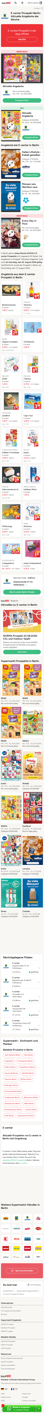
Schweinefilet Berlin (13, 1091)
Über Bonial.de (6, 1307)
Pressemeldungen (8, 1369)
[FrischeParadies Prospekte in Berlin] (5, 1228)
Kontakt (25, 1397)
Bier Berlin (28, 1055)
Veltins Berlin (10, 1067)
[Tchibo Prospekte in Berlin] (16, 1256)
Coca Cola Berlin (11, 1073)
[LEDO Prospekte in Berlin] (16, 1239)
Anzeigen (37, 8)
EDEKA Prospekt (7, 1324)
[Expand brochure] (22, 68)
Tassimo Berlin (10, 1079)
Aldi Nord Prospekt (8, 1341)
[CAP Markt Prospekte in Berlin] (5, 1218)
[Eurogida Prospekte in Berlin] (38, 1218)
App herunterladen (8, 1365)
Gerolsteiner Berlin (12, 1103)
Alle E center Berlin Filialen (22, 592)
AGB (3, 1401)
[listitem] (11, 298)
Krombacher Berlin (25, 1061)
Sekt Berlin (9, 1116)
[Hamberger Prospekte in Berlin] (16, 1228)
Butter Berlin (31, 1110)
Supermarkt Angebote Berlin (27, 1291)
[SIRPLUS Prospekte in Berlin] (5, 1256)
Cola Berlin (9, 1061)
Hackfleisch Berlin (27, 1067)
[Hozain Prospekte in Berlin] (38, 1228)
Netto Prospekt (7, 1345)
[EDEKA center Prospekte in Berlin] (27, 1218)
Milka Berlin (29, 1103)
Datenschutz (6, 1397)
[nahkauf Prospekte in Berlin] (5, 1248)
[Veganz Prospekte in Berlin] (38, 1256)
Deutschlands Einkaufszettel (12, 1358)
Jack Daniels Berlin (12, 1055)
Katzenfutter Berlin (26, 1116)
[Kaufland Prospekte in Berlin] (5, 1239)
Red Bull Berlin (28, 1073)
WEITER (22, 39)
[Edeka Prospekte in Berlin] (16, 1218)
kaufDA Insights (7, 1362)
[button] (22, 77)
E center (23, 1163)
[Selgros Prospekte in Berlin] (38, 1248)
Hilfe (3, 1394)
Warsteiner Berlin (31, 1097)
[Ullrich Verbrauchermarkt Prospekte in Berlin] (27, 1256)
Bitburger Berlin (11, 1085)
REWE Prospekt (7, 1331)
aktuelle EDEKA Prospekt (13, 1160)
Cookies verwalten (29, 1401)
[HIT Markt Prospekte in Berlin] (27, 1228)
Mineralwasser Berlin (13, 1110)
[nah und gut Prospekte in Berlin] (16, 1248)
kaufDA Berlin (8, 1291)
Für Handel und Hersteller (11, 1311)
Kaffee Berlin (26, 1079)
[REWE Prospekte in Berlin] (27, 1248)
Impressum (26, 1394)
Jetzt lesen (22, 652)
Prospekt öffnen (22, 100)
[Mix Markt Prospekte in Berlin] (38, 1239)
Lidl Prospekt (6, 1348)
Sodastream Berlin (12, 1097)
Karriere (4, 1314)
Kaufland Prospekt (8, 1328)
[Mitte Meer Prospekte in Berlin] (27, 1239)
